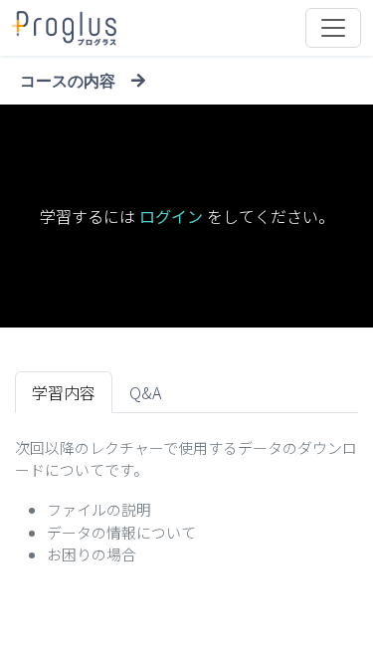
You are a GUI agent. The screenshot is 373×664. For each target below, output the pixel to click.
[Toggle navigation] (333, 28)
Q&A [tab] (145, 392)
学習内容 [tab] (63, 392)
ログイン (171, 216)
